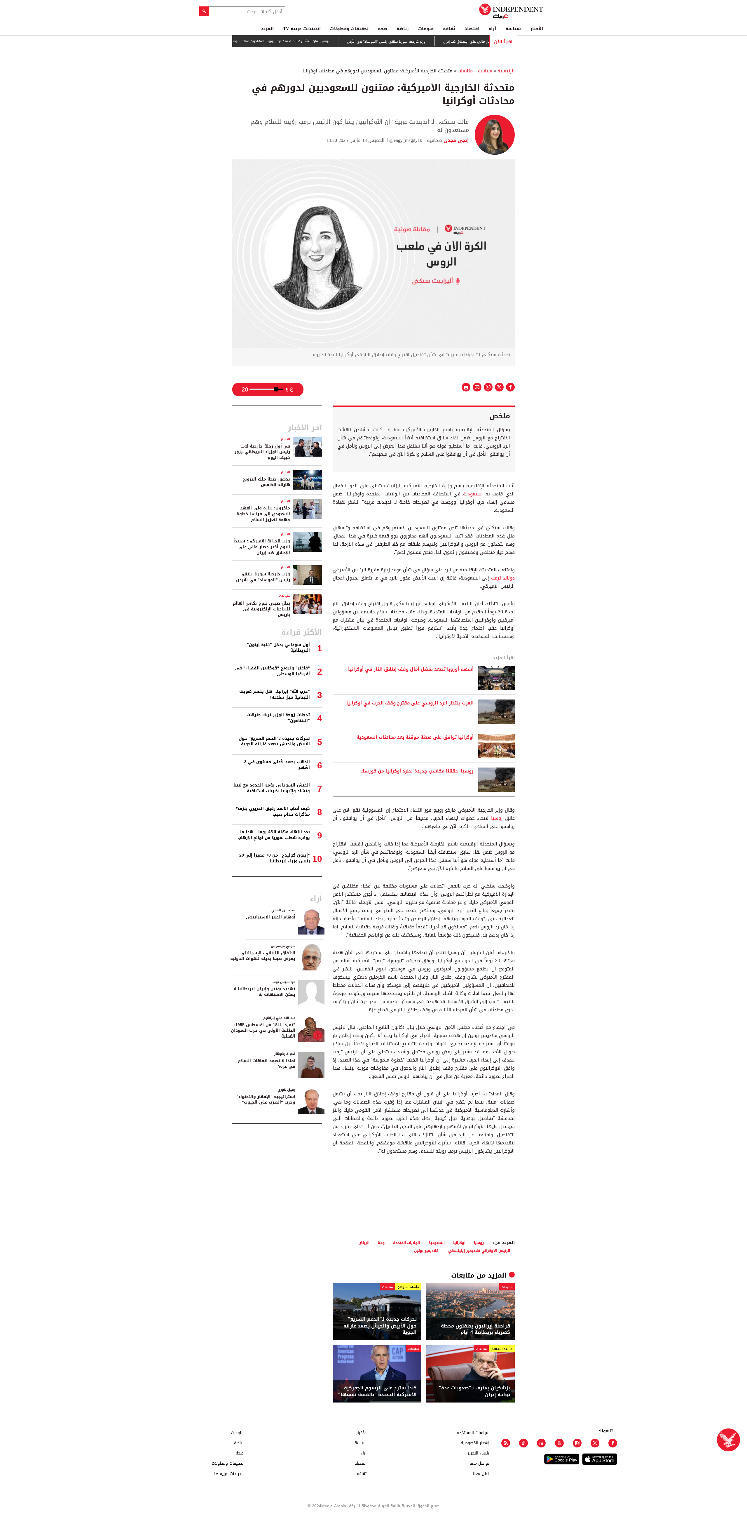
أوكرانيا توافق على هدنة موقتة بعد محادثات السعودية (415, 737)
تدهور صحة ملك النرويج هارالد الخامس (266, 482)
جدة (381, 1242)
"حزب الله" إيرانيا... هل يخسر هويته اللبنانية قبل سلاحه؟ (274, 694)
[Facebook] (612, 1443)
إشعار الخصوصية (475, 1442)
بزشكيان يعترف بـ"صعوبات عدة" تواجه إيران (474, 1391)
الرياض (363, 1242)
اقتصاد (472, 29)
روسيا (496, 818)
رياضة (403, 29)
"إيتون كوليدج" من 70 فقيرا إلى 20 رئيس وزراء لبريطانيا (274, 858)
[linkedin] (541, 1443)
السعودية (473, 493)
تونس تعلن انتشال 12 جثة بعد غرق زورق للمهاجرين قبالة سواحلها (315, 41)
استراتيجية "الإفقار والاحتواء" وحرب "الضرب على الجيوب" (265, 1099)
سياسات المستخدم (473, 1432)
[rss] (505, 1443)
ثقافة (449, 29)
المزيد (267, 29)
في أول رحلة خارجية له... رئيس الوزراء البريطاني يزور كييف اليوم (262, 452)
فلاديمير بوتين (427, 1250)
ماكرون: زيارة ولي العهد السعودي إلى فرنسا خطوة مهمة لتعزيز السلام (263, 513)
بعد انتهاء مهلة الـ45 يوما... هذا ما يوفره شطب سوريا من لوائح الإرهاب (274, 835)
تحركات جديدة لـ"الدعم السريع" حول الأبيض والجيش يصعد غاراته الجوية (380, 1326)
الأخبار (536, 29)
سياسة (513, 29)
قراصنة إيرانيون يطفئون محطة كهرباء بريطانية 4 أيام (475, 1329)
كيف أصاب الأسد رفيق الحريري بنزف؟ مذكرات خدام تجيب (273, 811)
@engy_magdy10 (405, 140)
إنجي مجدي (455, 140)
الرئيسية (506, 70)
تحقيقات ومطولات (349, 29)
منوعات (426, 29)
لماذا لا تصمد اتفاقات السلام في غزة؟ (266, 1064)
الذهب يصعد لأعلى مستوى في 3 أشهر (277, 765)
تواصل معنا (479, 1463)
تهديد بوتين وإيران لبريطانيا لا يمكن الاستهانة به (264, 992)
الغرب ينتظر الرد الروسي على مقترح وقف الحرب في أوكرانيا (410, 703)
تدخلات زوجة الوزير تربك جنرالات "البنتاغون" (278, 718)
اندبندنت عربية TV (302, 29)
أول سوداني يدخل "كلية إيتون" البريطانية (278, 648)
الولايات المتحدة (406, 1242)
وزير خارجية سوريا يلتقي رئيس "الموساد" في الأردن (423, 41)
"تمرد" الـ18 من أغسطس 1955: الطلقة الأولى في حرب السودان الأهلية (263, 1030)
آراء (492, 29)
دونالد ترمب (503, 577)
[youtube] (559, 1443)
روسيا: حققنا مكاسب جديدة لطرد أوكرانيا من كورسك (417, 771)
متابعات (465, 70)
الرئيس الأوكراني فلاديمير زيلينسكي (479, 1250)
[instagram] (577, 1443)
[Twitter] (595, 1443)
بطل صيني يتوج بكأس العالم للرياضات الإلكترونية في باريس (261, 609)
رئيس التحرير (478, 1453)
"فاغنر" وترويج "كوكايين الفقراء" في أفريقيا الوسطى (272, 671)
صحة (382, 29)
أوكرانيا (459, 1242)
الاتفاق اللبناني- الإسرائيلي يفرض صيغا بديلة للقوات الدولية (262, 956)
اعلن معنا (481, 1473)
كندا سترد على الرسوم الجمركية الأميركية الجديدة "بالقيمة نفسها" (377, 1391)
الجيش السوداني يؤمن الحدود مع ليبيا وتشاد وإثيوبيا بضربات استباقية (271, 788)
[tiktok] (523, 1443)
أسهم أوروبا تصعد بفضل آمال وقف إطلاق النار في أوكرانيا (411, 669)
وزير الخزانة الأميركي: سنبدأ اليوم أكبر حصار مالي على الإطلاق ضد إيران (261, 546)
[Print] (466, 387)
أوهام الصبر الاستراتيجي (270, 917)
